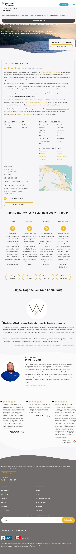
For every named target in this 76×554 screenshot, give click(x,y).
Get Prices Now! (62, 46)
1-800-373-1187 (10, 480)
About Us (39, 487)
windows (63, 109)
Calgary (4, 487)
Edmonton (5, 491)
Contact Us (5, 477)
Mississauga (6, 502)
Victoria (59, 159)
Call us (12, 114)
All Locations (41, 510)
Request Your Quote (19, 204)
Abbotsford (44, 151)
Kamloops (60, 151)
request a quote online (24, 114)
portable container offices (34, 105)
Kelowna (43, 154)
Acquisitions (41, 502)
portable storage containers (50, 72)
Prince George (61, 156)
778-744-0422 (16, 199)
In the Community (43, 498)
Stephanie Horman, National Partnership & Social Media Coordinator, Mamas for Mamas (44, 345)
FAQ (37, 494)
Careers (39, 491)
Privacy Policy (4, 472)
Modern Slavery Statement (8, 474)
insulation (56, 109)
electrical (49, 109)
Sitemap (39, 506)
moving (11, 84)
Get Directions (7, 174)
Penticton (43, 156)
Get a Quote (64, 4)
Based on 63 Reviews (37, 68)
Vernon (42, 159)
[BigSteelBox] (7, 3)
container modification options (36, 102)
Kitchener (5, 510)
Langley (59, 154)
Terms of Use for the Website (8, 471)
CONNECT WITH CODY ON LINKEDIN (35, 385)
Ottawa (4, 506)
